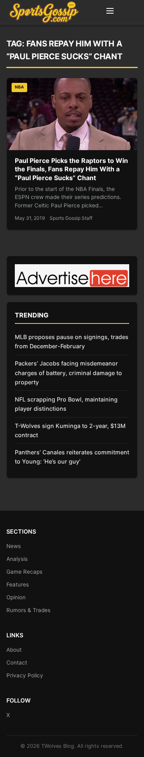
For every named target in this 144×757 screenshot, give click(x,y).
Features (17, 584)
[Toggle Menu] (110, 12)
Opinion (16, 597)
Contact (16, 662)
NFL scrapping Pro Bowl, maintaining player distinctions (66, 404)
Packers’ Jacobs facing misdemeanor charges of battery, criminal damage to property (68, 372)
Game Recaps (24, 571)
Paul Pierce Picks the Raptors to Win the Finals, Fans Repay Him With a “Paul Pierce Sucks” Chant (71, 169)
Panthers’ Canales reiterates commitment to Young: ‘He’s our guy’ (72, 457)
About (14, 650)
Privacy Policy (24, 675)
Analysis (17, 559)
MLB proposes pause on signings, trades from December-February (71, 341)
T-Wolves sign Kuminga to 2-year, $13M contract (70, 430)
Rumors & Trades (28, 610)
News (13, 546)
